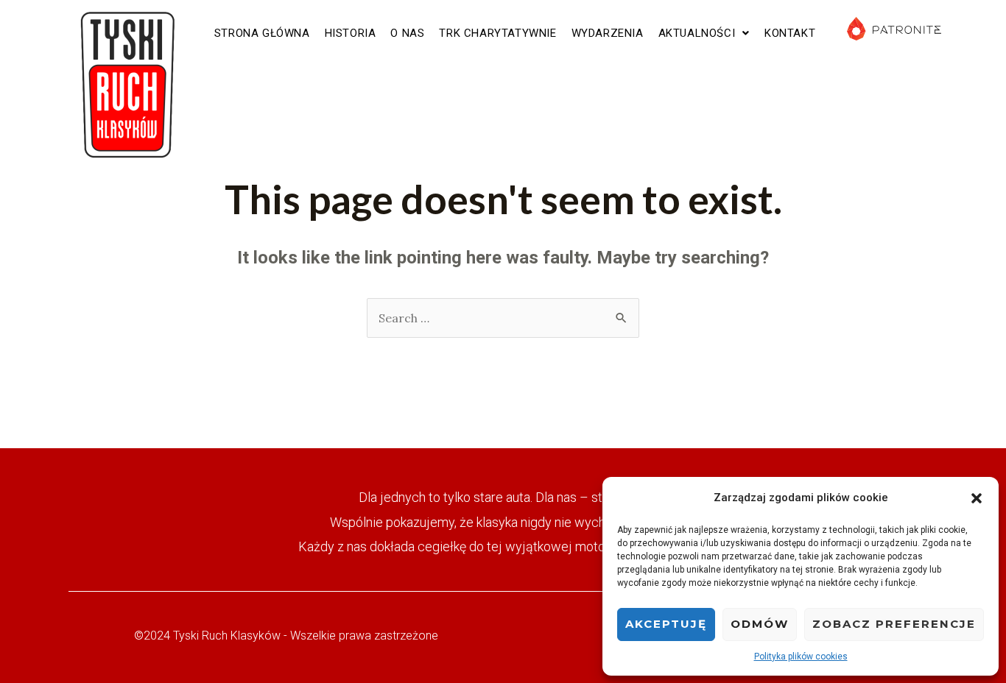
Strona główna (262, 33)
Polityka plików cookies (801, 656)
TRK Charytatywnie (497, 33)
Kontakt (789, 33)
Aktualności (697, 33)
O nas (407, 33)
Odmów (760, 624)
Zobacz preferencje (894, 624)
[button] (976, 498)
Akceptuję (666, 624)
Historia (350, 33)
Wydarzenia (607, 33)
